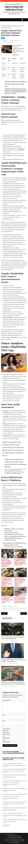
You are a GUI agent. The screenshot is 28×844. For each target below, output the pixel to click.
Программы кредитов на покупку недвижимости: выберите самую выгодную (15, 789)
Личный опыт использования (11, 532)
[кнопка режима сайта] (23, 20)
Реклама (22, 840)
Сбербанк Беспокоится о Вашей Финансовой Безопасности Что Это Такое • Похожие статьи (13, 683)
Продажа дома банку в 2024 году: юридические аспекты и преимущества (14, 775)
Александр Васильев (14, 40)
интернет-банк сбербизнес (8, 608)
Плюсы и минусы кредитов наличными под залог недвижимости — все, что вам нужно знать (15, 770)
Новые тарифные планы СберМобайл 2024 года (14, 543)
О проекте (8, 840)
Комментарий (6, 700)
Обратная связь (15, 840)
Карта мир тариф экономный (11, 545)
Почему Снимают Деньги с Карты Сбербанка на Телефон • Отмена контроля (13, 660)
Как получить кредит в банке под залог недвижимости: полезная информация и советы (15, 764)
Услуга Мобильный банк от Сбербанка (13, 546)
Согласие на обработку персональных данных (15, 839)
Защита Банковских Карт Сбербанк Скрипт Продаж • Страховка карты (6, 613)
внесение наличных (12, 606)
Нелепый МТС (6, 825)
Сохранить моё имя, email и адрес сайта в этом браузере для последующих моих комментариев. (6, 735)
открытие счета (6, 610)
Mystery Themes (18, 834)
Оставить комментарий (7, 42)
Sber (3, 37)
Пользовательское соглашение (15, 837)
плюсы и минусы (16, 610)
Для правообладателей (15, 842)
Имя (4, 714)
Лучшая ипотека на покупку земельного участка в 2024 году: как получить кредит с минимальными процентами (15, 782)
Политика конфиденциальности (14, 835)
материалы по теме (21, 608)
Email (4, 720)
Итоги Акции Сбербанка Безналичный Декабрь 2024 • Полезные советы (24, 613)
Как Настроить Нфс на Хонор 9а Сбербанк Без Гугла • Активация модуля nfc (13, 637)
